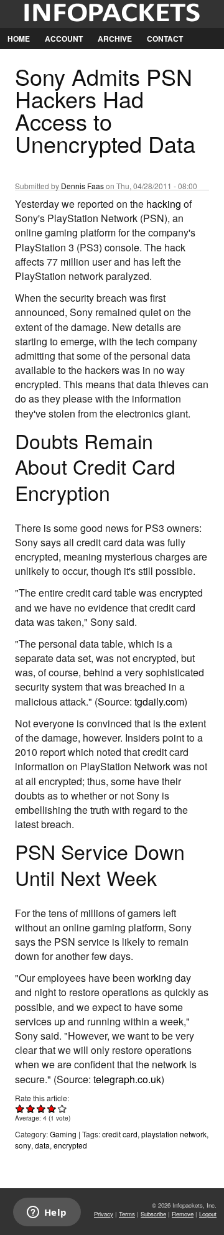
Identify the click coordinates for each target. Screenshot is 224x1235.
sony (23, 1145)
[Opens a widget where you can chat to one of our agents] (46, 1213)
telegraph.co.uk (127, 1079)
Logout (208, 1213)
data (42, 1145)
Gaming (63, 1134)
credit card (120, 1134)
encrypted (70, 1145)
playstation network (174, 1134)
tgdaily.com (159, 701)
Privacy (103, 1213)
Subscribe (153, 1213)
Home (18, 38)
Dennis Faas (82, 185)
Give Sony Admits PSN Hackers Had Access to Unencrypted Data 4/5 (52, 1108)
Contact (165, 38)
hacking (163, 204)
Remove (183, 1213)
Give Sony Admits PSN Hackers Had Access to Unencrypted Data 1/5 (20, 1108)
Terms (127, 1213)
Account (64, 38)
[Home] (112, 14)
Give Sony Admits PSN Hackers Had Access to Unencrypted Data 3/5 (41, 1108)
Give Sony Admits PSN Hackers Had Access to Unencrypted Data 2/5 (31, 1108)
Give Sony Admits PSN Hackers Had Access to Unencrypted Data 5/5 (62, 1108)
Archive (115, 38)
